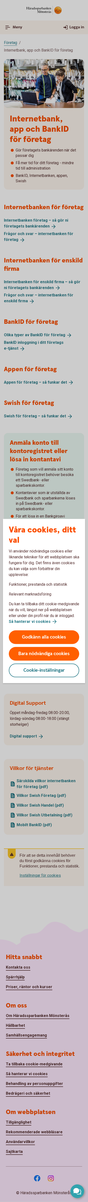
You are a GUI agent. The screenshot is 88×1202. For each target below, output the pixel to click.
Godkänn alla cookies (44, 637)
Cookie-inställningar (44, 670)
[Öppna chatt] (77, 1191)
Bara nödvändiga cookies (44, 654)
